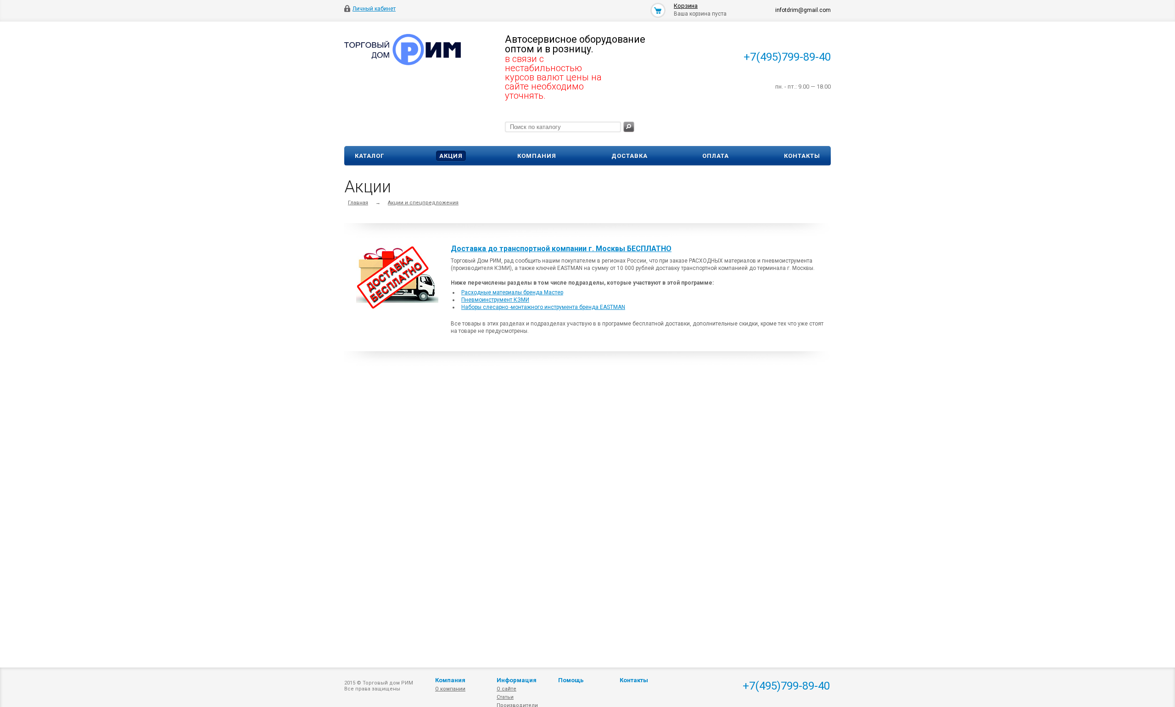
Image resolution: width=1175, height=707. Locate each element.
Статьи (505, 697)
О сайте (506, 689)
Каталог (369, 155)
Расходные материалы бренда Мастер (512, 292)
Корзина (686, 5)
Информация (517, 680)
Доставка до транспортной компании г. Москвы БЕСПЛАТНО (561, 248)
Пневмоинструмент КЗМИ (495, 300)
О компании (450, 689)
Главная (358, 203)
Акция (451, 155)
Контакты (802, 155)
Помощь (571, 680)
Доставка (629, 155)
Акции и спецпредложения (423, 203)
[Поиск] (628, 127)
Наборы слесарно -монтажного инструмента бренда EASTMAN (543, 307)
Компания (536, 155)
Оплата (715, 155)
